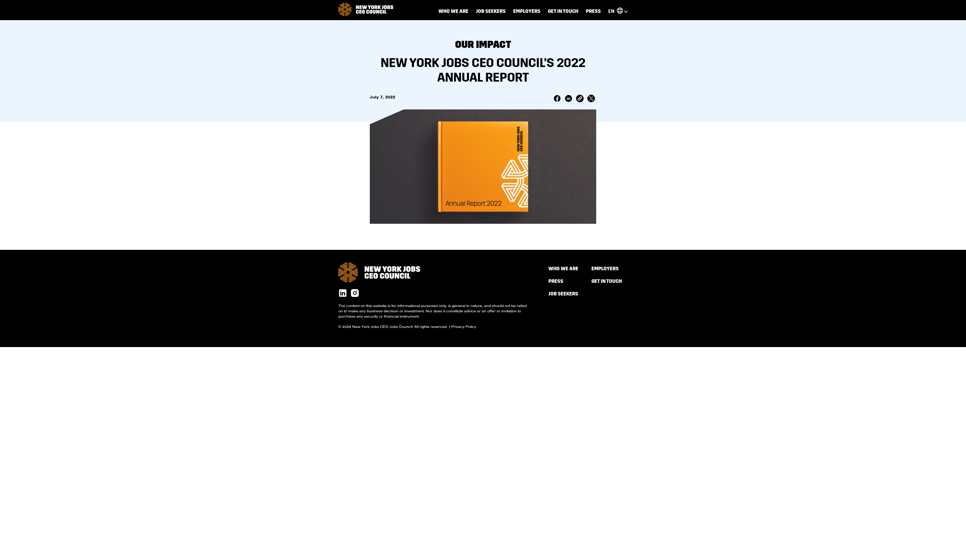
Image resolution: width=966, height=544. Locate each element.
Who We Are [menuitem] (563, 268)
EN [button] (611, 11)
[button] (620, 11)
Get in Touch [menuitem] (563, 11)
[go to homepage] (365, 10)
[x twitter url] (355, 293)
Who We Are (453, 11)
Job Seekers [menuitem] (491, 11)
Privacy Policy (463, 326)
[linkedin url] (342, 293)
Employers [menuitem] (526, 11)
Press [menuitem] (593, 11)
